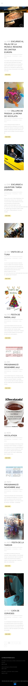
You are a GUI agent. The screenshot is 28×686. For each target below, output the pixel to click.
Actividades (14, 54)
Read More (7, 74)
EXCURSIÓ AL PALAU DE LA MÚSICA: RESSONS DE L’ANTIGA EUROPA (14, 46)
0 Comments (15, 56)
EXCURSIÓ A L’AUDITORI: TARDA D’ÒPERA (13, 187)
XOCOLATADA (10, 435)
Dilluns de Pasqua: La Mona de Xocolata (13, 113)
